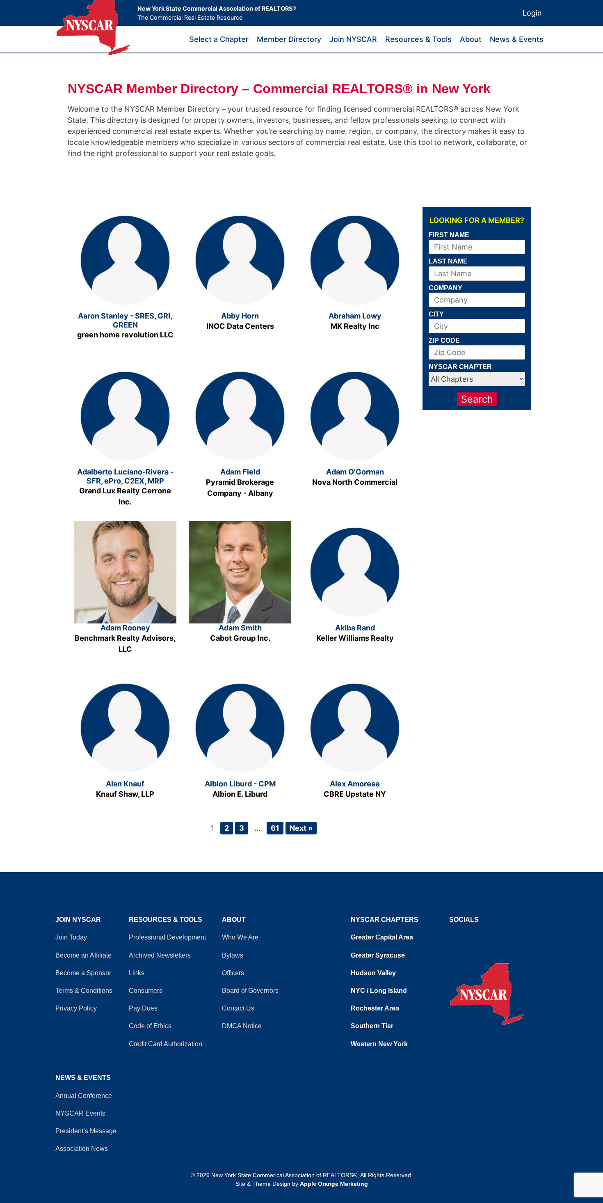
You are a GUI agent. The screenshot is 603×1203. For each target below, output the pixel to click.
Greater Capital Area (382, 937)
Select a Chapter (219, 39)
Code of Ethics (150, 1025)
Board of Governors (250, 990)
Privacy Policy (76, 1008)
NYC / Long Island (379, 990)
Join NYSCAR (353, 39)
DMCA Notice (242, 1025)
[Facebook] (451, 935)
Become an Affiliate (83, 955)
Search (477, 399)
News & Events (517, 39)
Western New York (379, 1043)
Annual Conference (83, 1095)
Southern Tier (372, 1025)
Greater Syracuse (378, 955)
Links (136, 972)
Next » (301, 828)
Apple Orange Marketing (334, 1183)
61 (275, 828)
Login (532, 13)
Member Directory (289, 39)
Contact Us (238, 1008)
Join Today (71, 937)
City (436, 314)
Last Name (448, 261)
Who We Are (240, 937)
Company (445, 287)
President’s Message (85, 1130)
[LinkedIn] (459, 935)
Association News (81, 1148)
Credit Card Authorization (165, 1043)
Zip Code (444, 340)
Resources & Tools (418, 39)
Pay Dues (143, 1008)
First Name (449, 234)
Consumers (145, 990)
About (471, 39)
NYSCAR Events (80, 1113)
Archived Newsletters (160, 955)
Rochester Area (375, 1008)
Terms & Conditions (83, 990)
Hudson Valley (373, 972)
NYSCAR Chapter (460, 366)
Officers (233, 972)
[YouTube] (455, 935)
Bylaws (232, 955)
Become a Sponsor (83, 972)
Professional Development (167, 937)
